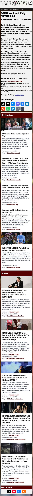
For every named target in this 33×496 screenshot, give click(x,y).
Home (2, 9)
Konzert (9, 316)
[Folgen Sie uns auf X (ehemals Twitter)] (9, 491)
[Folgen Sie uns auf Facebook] (19, 491)
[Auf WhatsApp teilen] (8, 109)
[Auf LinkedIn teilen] (27, 104)
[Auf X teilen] (3, 104)
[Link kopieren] (22, 109)
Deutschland (16, 81)
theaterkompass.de (19, 95)
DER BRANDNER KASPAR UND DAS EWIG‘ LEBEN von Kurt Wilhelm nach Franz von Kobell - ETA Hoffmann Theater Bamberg (15, 160)
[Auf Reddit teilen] (3, 109)
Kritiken (13, 316)
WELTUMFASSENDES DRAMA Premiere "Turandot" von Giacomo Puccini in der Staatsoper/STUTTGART (14, 377)
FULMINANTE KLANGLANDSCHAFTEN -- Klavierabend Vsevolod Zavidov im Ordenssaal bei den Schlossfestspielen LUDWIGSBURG (14, 293)
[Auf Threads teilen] (8, 104)
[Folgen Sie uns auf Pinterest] (14, 491)
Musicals (22, 482)
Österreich (9, 153)
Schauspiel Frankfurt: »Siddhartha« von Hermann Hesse (15, 211)
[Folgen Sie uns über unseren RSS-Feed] (24, 491)
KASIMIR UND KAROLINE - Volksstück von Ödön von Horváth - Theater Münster (15, 249)
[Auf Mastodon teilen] (18, 104)
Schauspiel (10, 81)
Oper (17, 204)
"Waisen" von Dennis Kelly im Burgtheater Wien (15, 134)
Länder (16, 316)
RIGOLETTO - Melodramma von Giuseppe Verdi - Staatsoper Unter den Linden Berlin (15, 186)
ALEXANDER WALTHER (14, 312)
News (21, 81)
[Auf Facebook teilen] (22, 104)
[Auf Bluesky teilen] (13, 104)
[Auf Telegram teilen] (13, 109)
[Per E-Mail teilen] (18, 109)
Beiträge (6, 9)
